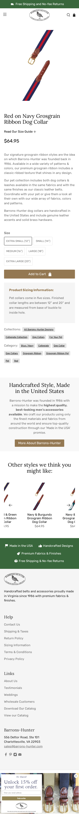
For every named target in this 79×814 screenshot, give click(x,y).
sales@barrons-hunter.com (23, 746)
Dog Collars (38, 337)
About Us (10, 681)
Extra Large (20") (18, 261)
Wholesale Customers (19, 701)
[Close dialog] (76, 776)
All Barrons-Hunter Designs (38, 329)
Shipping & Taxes (16, 631)
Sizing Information (17, 645)
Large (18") (36, 251)
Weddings (11, 695)
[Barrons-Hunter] (39, 15)
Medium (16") (14, 251)
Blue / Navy (27, 345)
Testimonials (13, 688)
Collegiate (43, 345)
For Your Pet (55, 337)
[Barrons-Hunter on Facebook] (6, 755)
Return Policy (13, 638)
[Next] (68, 505)
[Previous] (10, 505)
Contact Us (12, 624)
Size (7, 233)
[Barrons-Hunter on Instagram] (15, 755)
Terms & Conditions (18, 652)
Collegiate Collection (16, 337)
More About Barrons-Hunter (39, 443)
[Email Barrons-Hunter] (20, 755)
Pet (7, 360)
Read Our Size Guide (18, 131)
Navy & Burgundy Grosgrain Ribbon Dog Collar (39, 518)
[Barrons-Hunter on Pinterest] (10, 755)
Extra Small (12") (18, 241)
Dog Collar (59, 345)
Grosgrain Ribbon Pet (57, 353)
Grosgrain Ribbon (32, 353)
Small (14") (43, 241)
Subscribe (21, 798)
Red (16, 360)
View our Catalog (16, 715)
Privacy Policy (14, 659)
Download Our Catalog (20, 708)
